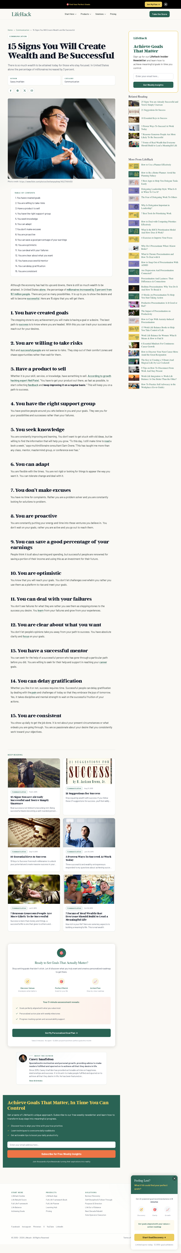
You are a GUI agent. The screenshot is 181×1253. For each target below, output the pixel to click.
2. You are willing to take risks (30, 203)
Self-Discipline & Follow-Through (98, 1199)
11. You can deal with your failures (31, 250)
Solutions (99, 14)
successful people (31, 350)
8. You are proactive (25, 234)
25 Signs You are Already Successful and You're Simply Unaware (29, 800)
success (23, 324)
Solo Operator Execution (95, 1215)
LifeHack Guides (18, 1196)
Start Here (69, 14)
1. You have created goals (27, 197)
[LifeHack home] (21, 14)
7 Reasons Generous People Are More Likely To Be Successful (31, 915)
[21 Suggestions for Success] (89, 771)
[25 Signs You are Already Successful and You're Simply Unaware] (34, 773)
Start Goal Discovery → (154, 1237)
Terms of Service (130, 1237)
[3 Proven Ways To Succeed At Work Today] (89, 832)
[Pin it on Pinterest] (18, 90)
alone (42, 289)
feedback (33, 385)
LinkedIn (59, 1226)
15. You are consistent (26, 271)
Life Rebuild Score (18, 1199)
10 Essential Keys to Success (28, 856)
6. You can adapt (23, 224)
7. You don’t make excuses (28, 229)
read (107, 441)
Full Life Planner (52, 1203)
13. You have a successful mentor (31, 260)
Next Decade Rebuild (93, 1211)
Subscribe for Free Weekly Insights (61, 1153)
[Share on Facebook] (10, 90)
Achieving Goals (18, 1211)
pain (34, 692)
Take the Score (159, 14)
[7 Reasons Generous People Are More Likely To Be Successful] (34, 889)
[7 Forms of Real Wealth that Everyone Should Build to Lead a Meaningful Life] (89, 889)
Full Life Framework (19, 1203)
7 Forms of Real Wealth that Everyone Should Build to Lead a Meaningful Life (87, 916)
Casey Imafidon (17, 81)
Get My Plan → (153, 4)
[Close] (166, 4)
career (103, 662)
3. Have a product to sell (27, 208)
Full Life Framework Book (56, 1199)
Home (10, 30)
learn (41, 610)
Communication (22, 30)
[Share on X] (25, 90)
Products (85, 14)
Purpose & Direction (93, 1203)
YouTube (50, 1226)
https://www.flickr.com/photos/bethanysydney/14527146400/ (46, 181)
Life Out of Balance (93, 1207)
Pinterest (37, 1226)
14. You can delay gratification (30, 265)
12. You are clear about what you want (34, 255)
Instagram (26, 1226)
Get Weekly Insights (153, 84)
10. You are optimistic (26, 244)
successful (33, 298)
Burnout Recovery (92, 1196)
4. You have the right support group (33, 213)
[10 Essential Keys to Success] (34, 832)
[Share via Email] (32, 90)
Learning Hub (51, 1207)
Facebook (15, 1226)
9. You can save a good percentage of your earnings (41, 239)
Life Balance (16, 1207)
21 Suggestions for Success (83, 793)
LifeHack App (51, 1196)
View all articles (36, 1081)
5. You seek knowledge (26, 218)
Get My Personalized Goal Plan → (61, 1032)
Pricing (113, 14)
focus (26, 636)
